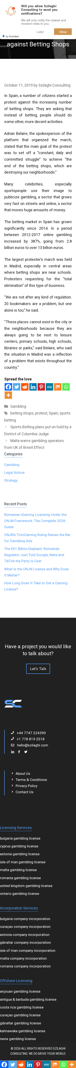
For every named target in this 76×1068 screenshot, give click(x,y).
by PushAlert (12, 36)
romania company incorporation (25, 966)
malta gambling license (18, 870)
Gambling (18, 406)
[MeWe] (49, 387)
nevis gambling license (18, 1039)
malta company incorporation (23, 958)
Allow (63, 31)
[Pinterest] (41, 387)
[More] (8, 395)
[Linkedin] (33, 387)
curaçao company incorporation (25, 926)
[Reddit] (24, 387)
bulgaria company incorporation (25, 919)
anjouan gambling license (20, 991)
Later (40, 31)
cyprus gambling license (19, 846)
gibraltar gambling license (20, 1023)
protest (41, 413)
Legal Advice (14, 472)
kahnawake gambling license (22, 1031)
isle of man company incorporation (27, 950)
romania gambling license (20, 878)
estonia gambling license (19, 854)
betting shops (22, 413)
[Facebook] (8, 387)
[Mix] (57, 387)
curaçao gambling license (20, 1015)
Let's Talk (38, 668)
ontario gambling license (19, 893)
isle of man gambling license (22, 862)
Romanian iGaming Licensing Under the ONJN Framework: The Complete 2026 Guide (35, 521)
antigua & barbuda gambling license (28, 999)
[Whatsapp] (66, 387)
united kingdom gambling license (26, 886)
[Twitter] (16, 387)
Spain (53, 413)
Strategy (11, 480)
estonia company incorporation (24, 935)
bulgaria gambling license (20, 838)
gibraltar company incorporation (25, 942)
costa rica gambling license (21, 1007)
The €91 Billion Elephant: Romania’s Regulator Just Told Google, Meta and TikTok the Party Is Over (34, 555)
